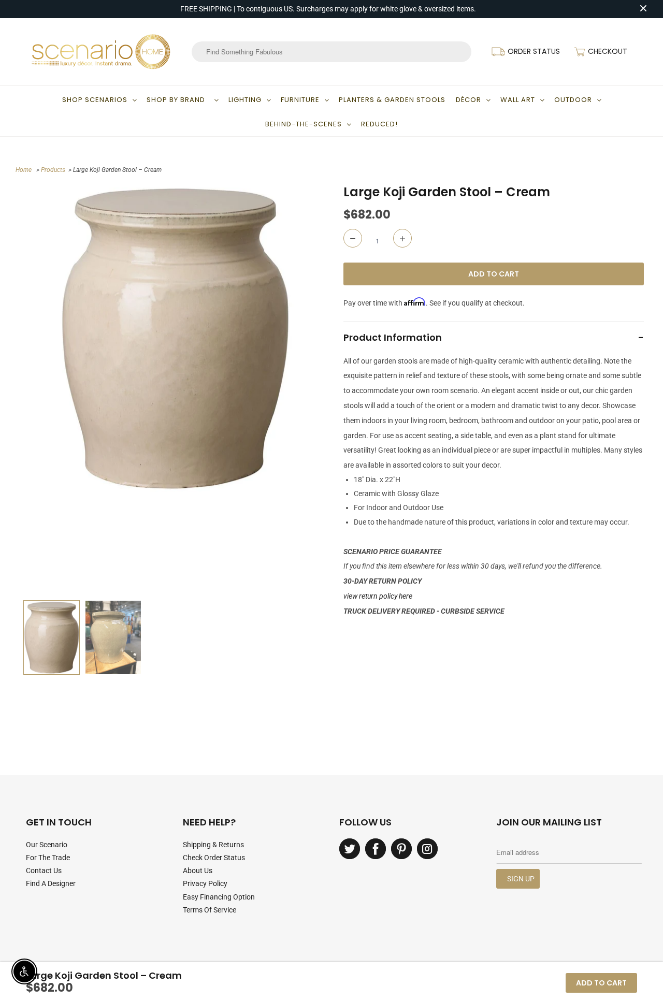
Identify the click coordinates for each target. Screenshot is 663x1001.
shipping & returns (213, 844)
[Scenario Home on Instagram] (427, 848)
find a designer (51, 883)
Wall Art (517, 100)
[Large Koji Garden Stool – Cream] (175, 338)
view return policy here (377, 596)
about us (197, 870)
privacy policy (205, 883)
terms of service (209, 910)
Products (53, 169)
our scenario (46, 844)
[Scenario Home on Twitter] (349, 848)
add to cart (601, 983)
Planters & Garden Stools (392, 100)
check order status (214, 857)
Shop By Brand (178, 100)
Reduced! (379, 124)
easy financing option (219, 897)
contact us (44, 870)
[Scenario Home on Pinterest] (401, 848)
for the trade (48, 857)
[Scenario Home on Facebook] (375, 848)
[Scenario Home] (101, 52)
